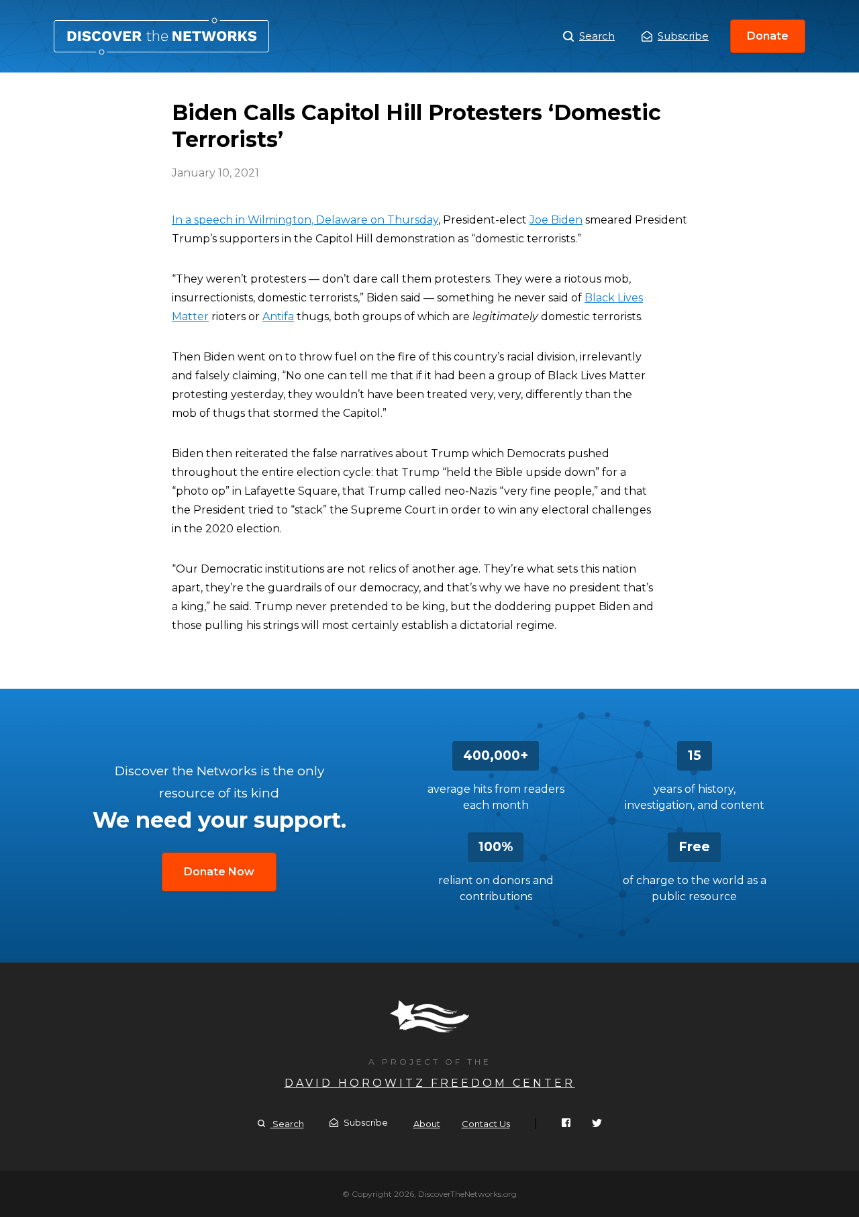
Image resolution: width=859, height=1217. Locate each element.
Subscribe (683, 36)
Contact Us (486, 1123)
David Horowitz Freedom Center (430, 1083)
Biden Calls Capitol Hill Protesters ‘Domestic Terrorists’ (161, 36)
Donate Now (219, 871)
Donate (768, 36)
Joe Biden (556, 219)
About (426, 1123)
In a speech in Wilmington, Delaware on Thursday (305, 219)
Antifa (278, 316)
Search (597, 36)
